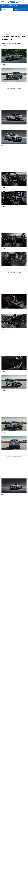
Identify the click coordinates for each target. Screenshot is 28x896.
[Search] (26, 2)
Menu (2, 2)
